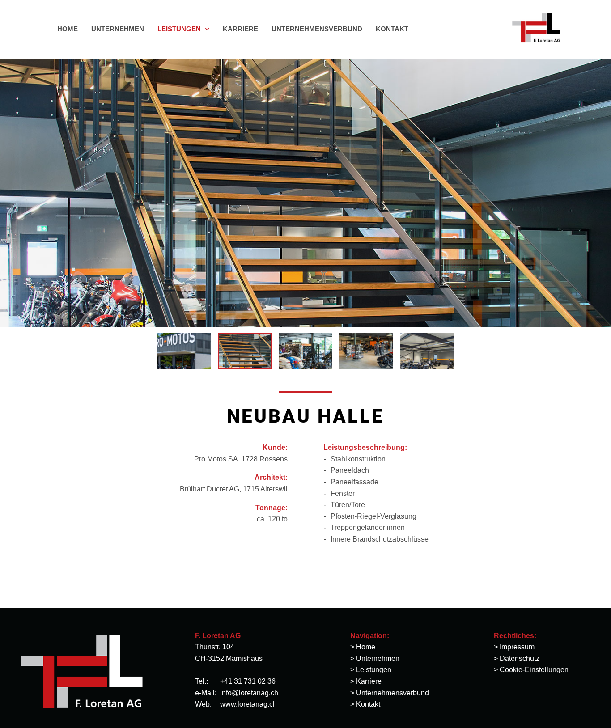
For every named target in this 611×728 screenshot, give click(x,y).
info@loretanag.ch (249, 693)
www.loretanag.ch (248, 704)
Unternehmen (377, 658)
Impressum (517, 647)
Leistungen (373, 669)
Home (365, 647)
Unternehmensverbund (392, 693)
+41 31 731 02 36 (248, 681)
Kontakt (368, 704)
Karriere (369, 681)
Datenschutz (519, 658)
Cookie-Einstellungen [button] (534, 669)
